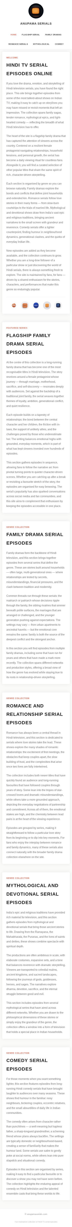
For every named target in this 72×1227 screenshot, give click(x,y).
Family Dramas (53, 35)
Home (13, 35)
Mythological (41, 44)
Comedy (59, 44)
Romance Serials (18, 44)
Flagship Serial (31, 35)
